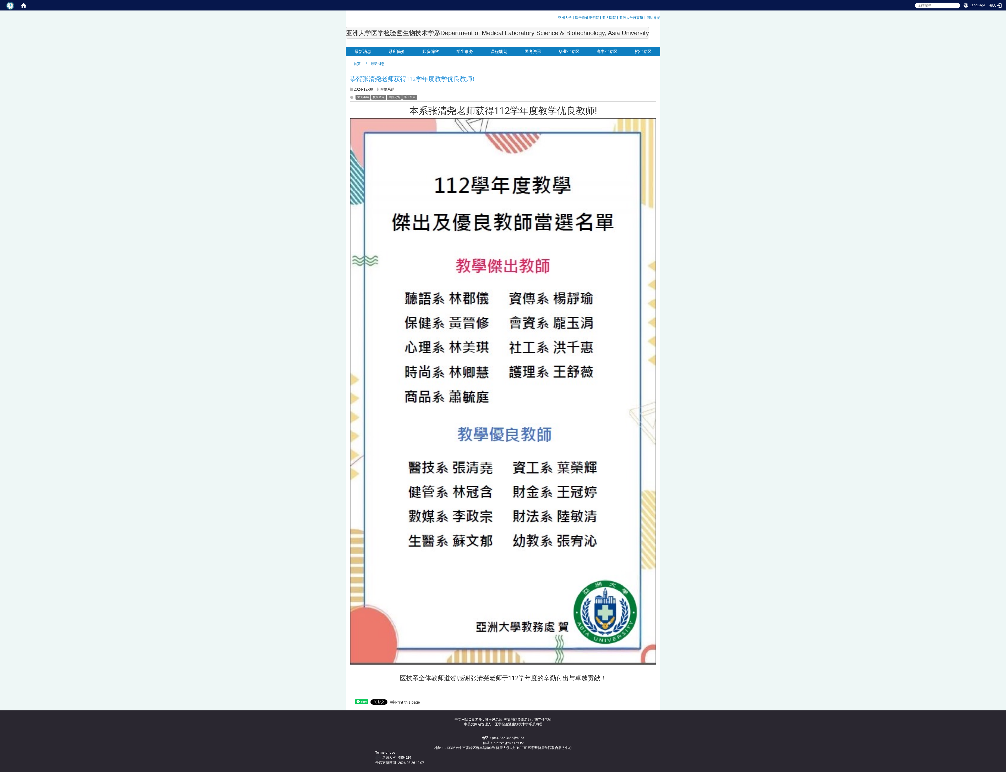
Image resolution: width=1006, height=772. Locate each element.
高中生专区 (607, 51)
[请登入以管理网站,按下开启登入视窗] (10, 5)
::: (556, 17)
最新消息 (362, 51)
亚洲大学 (565, 18)
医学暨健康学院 (587, 18)
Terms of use (385, 752)
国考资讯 (532, 51)
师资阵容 (430, 51)
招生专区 (643, 51)
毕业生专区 (569, 51)
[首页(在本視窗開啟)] (23, 5)
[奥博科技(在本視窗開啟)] (378, 757)
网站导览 (653, 18)
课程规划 (498, 51)
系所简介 (397, 51)
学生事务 (464, 51)
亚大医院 (609, 18)
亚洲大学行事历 (631, 18)
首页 (357, 64)
